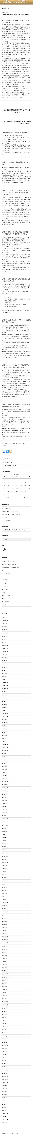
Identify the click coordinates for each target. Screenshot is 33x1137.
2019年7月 (5, 760)
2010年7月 (5, 1054)
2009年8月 (5, 1088)
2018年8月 (5, 794)
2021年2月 (5, 707)
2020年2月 (5, 738)
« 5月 (8, 497)
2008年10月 (5, 1119)
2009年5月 (5, 1098)
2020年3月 (5, 735)
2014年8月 (5, 912)
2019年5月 (5, 766)
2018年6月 (5, 800)
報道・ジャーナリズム (8, 595)
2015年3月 (5, 899)
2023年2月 (5, 639)
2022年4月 (5, 670)
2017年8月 (5, 831)
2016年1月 (5, 890)
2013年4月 (5, 961)
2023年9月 (5, 623)
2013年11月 (5, 940)
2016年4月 (5, 881)
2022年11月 (5, 648)
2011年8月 (5, 1014)
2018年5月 (5, 803)
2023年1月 (5, 642)
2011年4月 (5, 1026)
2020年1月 (5, 741)
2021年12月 (5, 682)
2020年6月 (5, 726)
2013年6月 (5, 955)
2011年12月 (5, 1002)
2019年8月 (5, 757)
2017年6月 (5, 837)
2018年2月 (5, 812)
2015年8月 (5, 893)
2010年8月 (5, 1051)
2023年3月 (5, 636)
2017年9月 (5, 828)
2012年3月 (5, 992)
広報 (3, 598)
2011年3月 (5, 1029)
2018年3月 (5, 809)
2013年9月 (5, 946)
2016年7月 (5, 871)
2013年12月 (5, 936)
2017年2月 (5, 850)
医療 (3, 592)
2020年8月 (5, 719)
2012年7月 (5, 983)
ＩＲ (3, 608)
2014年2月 (5, 930)
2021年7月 (5, 698)
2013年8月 (5, 949)
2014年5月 (5, 921)
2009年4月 (5, 1101)
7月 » (25, 497)
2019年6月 (5, 763)
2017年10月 (5, 825)
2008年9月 (5, 1122)
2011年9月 (5, 1011)
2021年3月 (5, 704)
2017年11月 (5, 822)
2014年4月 (5, 924)
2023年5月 (5, 633)
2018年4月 (5, 806)
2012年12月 (5, 974)
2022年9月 (5, 654)
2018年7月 (5, 797)
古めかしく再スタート (8, 508)
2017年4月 (5, 843)
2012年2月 (5, 995)
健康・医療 (5, 589)
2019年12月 (5, 744)
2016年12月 (5, 856)
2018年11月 (5, 784)
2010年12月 (5, 1039)
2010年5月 (5, 1060)
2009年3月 (5, 1104)
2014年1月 (5, 933)
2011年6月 (5, 1020)
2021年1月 (5, 710)
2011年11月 (5, 1005)
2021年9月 (5, 692)
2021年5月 (5, 701)
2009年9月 (5, 1085)
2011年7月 (5, 1017)
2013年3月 (5, 964)
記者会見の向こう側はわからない (11, 514)
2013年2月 (5, 967)
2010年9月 (5, 1048)
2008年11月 (5, 1116)
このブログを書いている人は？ (10, 465)
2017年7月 (5, 834)
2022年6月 (5, 664)
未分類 (4, 605)
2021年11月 (5, 685)
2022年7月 (5, 661)
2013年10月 (5, 943)
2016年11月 (5, 859)
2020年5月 (5, 729)
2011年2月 (5, 1033)
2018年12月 (5, 781)
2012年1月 (5, 998)
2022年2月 (5, 676)
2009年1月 (5, 1110)
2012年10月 (5, 977)
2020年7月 (5, 723)
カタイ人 (4, 517)
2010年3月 (5, 1067)
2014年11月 (5, 905)
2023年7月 (5, 630)
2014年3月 (5, 927)
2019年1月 (5, 778)
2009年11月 (5, 1079)
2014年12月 (5, 902)
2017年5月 (5, 840)
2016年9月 (5, 865)
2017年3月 (5, 846)
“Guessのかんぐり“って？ (9, 462)
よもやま (4, 586)
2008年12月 (5, 1113)
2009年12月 (5, 1076)
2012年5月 (5, 989)
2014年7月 (5, 915)
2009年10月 (5, 1082)
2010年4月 (5, 1064)
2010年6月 (5, 1057)
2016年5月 (5, 877)
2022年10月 (5, 651)
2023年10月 (5, 620)
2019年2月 (5, 775)
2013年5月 (5, 958)
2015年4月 (5, 896)
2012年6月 (5, 986)
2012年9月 (5, 980)
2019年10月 (5, 750)
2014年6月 (5, 918)
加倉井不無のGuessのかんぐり (15, 2)
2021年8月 (5, 695)
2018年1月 (5, 815)
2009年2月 (5, 1107)
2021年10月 (5, 688)
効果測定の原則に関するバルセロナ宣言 (16, 14)
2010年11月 (5, 1042)
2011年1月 (5, 1036)
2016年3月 (5, 884)
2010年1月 (5, 1073)
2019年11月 (5, 747)
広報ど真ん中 (5, 601)
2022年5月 (5, 667)
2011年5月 (5, 1023)
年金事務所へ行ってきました (9, 530)
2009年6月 (5, 1094)
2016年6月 (5, 874)
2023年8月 (5, 626)
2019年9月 (5, 753)
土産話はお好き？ (7, 520)
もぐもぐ (4, 583)
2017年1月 (5, 853)
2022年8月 (5, 657)
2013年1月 (5, 971)
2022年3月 (5, 673)
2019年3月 (5, 772)
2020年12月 (5, 713)
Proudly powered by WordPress (10, 1133)
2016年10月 (5, 862)
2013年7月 (5, 952)
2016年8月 (5, 868)
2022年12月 (5, 645)
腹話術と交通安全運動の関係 (9, 511)
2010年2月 (5, 1070)
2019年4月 (5, 769)
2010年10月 (5, 1045)
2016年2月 (5, 887)
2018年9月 (5, 791)
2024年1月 (5, 617)
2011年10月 (5, 1008)
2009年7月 (5, 1091)
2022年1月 (5, 679)
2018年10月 (5, 788)
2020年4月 (5, 732)
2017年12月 (5, 819)
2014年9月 (5, 908)
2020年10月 (5, 716)
